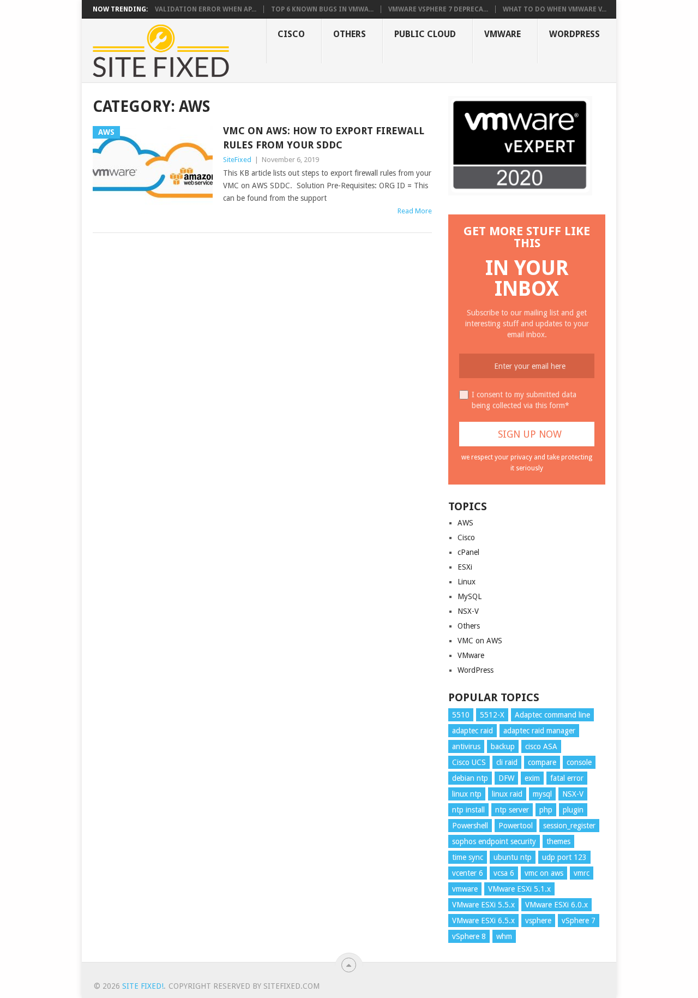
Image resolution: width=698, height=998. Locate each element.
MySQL (470, 596)
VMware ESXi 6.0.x (556, 904)
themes (558, 841)
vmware (465, 889)
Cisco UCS (469, 762)
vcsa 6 (504, 873)
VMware (502, 34)
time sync (467, 857)
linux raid (507, 794)
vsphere (538, 920)
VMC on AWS (480, 640)
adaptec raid (472, 730)
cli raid (507, 762)
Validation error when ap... (205, 9)
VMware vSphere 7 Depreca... (438, 9)
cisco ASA (541, 746)
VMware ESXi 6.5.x (483, 920)
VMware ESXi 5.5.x (483, 904)
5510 (461, 714)
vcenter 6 (467, 873)
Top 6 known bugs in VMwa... (322, 9)
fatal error (566, 778)
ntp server (512, 809)
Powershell (470, 825)
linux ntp (467, 794)
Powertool (515, 825)
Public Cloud (425, 34)
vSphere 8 (469, 936)
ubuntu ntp (513, 857)
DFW (506, 778)
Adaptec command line (552, 714)
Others (349, 34)
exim (532, 778)
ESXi (465, 567)
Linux (467, 581)
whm (504, 936)
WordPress (574, 34)
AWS (465, 522)
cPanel (468, 552)
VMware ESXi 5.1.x (519, 889)
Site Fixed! (143, 986)
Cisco (291, 34)
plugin (573, 809)
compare (542, 762)
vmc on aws (544, 873)
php (545, 809)
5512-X (492, 714)
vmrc (581, 873)
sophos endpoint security (494, 841)
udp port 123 (564, 857)
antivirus (466, 746)
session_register (569, 825)
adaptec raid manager (539, 730)
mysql (542, 794)
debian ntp (470, 778)
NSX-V (468, 611)
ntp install (468, 809)
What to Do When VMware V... (554, 9)
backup (503, 746)
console (579, 762)
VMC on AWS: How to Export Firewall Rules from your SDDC (323, 137)
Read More (415, 211)
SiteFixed (237, 160)
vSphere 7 (578, 920)
